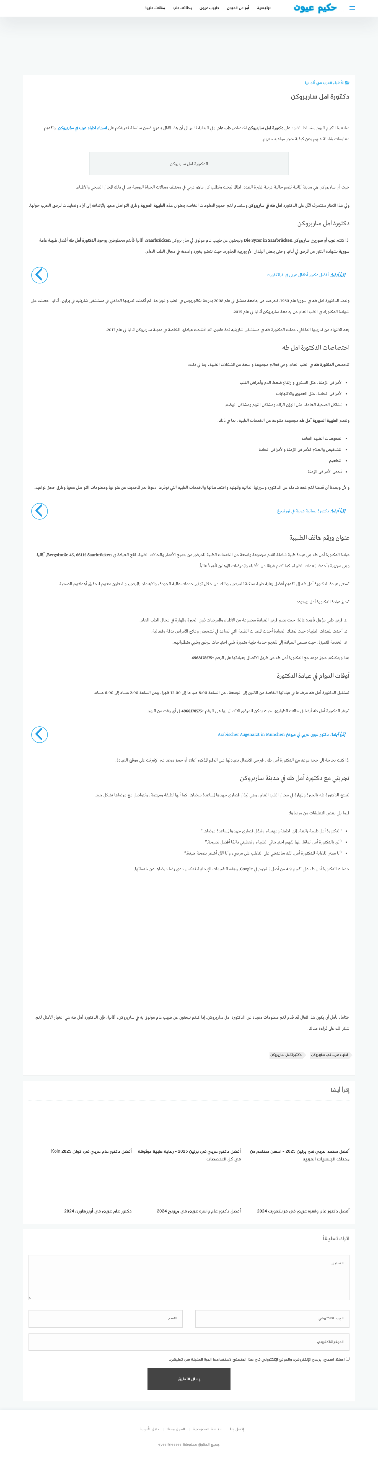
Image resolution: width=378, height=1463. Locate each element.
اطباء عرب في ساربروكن (329, 1055)
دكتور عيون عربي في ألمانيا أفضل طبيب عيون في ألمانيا (279, 48)
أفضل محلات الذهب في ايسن (248, 54)
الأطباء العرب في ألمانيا (324, 83)
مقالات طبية (154, 8)
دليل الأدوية (149, 1429)
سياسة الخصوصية (207, 1429)
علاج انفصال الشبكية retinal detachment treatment (217, 48)
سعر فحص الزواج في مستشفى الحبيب (341, 51)
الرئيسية (264, 8)
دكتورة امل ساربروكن (286, 1055)
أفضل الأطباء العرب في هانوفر (310, 54)
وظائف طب (182, 8)
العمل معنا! (176, 1429)
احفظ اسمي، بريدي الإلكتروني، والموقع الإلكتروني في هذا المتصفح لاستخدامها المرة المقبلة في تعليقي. (257, 1359)
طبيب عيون (209, 8)
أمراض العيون (238, 8)
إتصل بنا (237, 1429)
